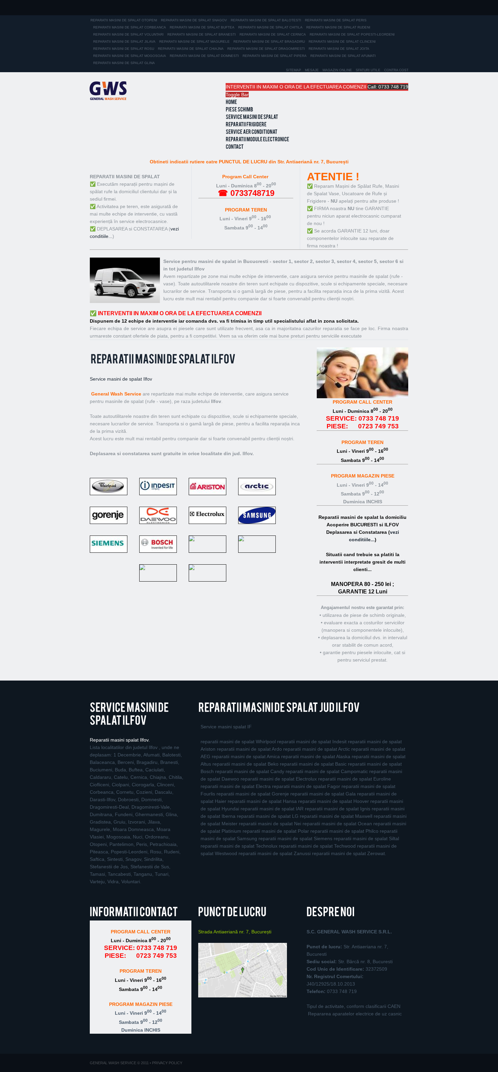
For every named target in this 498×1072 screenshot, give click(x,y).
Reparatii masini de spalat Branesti (201, 34)
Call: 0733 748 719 (388, 86)
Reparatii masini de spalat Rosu (123, 48)
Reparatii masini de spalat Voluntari (128, 34)
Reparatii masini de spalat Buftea (202, 27)
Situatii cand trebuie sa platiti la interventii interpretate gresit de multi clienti (362, 562)
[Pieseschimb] (239, 109)
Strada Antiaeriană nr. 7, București (234, 931)
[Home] (231, 102)
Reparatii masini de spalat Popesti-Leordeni (352, 34)
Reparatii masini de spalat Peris (336, 20)
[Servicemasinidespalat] (252, 117)
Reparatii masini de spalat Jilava (124, 41)
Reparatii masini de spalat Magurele (194, 41)
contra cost (396, 70)
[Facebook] (95, 1046)
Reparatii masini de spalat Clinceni (342, 41)
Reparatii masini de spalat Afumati (343, 56)
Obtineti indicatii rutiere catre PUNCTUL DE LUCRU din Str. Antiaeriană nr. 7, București (249, 161)
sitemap (293, 70)
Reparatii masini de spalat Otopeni (123, 20)
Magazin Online (337, 70)
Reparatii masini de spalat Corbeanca (129, 27)
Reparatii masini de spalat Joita (339, 48)
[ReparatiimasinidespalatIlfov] (163, 360)
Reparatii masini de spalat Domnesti (204, 56)
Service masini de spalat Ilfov (121, 379)
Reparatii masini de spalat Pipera (275, 56)
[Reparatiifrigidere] (246, 124)
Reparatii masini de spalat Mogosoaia (129, 56)
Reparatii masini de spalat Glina (124, 63)
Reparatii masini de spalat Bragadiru (269, 41)
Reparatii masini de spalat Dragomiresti (266, 48)
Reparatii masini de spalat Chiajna (191, 48)
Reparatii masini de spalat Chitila (270, 27)
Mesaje (312, 70)
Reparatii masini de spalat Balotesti (266, 20)
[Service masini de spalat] (108, 90)
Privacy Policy (167, 1063)
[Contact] (235, 146)
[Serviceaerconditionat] (251, 132)
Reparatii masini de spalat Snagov (194, 20)
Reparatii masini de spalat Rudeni (338, 27)
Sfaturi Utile (368, 70)
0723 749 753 (378, 426)
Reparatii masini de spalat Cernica (273, 34)
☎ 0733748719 (246, 193)
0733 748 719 (378, 418)
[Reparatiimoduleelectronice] (257, 139)
